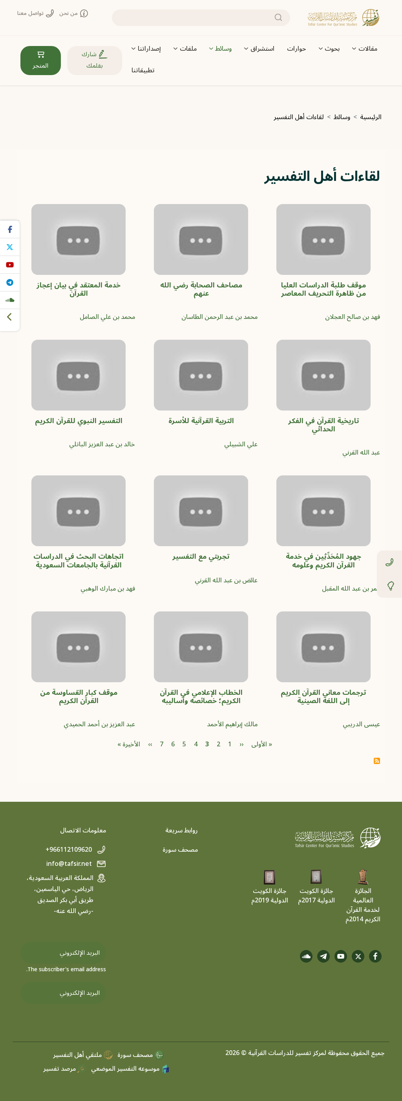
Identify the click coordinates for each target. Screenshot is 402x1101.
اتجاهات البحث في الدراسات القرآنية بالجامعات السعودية (78, 560)
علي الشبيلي (241, 444)
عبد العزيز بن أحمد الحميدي (99, 724)
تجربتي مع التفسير (201, 556)
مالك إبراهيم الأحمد (232, 724)
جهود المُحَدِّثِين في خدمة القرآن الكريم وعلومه (323, 560)
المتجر (40, 65)
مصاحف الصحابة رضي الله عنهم (201, 289)
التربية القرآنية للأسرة (201, 421)
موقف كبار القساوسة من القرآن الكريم (78, 696)
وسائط (223, 48)
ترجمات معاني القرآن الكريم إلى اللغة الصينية (323, 696)
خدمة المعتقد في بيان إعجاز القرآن (79, 289)
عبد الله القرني (361, 452)
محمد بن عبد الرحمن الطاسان (219, 317)
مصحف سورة (180, 849)
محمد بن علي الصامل (107, 317)
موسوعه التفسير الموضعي (126, 1068)
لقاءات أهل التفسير (299, 117)
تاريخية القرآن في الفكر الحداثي (323, 425)
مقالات (367, 48)
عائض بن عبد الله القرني (226, 580)
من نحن (69, 13)
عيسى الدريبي (361, 724)
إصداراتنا (149, 48)
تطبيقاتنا (143, 70)
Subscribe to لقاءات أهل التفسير (377, 761)
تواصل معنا (31, 13)
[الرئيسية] (343, 17)
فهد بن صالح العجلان (352, 317)
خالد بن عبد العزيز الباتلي (102, 444)
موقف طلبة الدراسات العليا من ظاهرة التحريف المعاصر (323, 289)
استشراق (262, 48)
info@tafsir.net (69, 864)
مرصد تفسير (60, 1068)
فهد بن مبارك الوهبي (107, 588)
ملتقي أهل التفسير (78, 1055)
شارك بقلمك (92, 60)
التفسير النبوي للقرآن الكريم (78, 421)
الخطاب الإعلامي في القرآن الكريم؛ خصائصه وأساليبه (201, 696)
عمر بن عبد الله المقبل (351, 588)
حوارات (296, 48)
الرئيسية (371, 117)
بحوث (332, 48)
